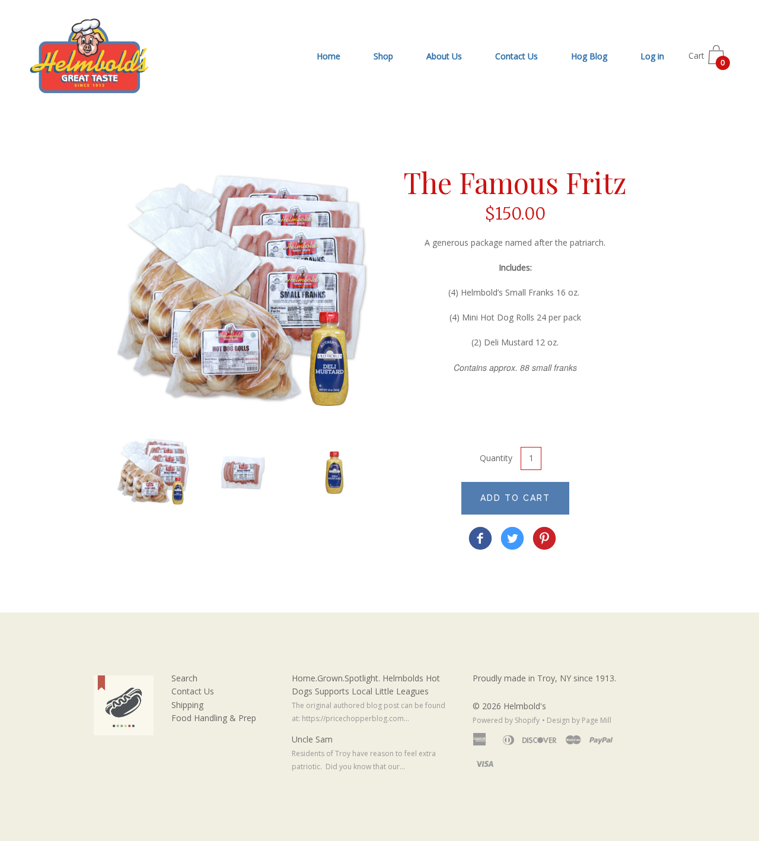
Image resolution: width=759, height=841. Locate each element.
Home (328, 56)
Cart (706, 59)
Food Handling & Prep (213, 717)
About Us (444, 56)
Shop (383, 56)
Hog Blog (589, 56)
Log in (652, 56)
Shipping (187, 704)
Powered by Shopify (506, 720)
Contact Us (516, 56)
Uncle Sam (312, 739)
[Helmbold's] (480, 539)
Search (184, 678)
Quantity (496, 458)
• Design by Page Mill (576, 720)
